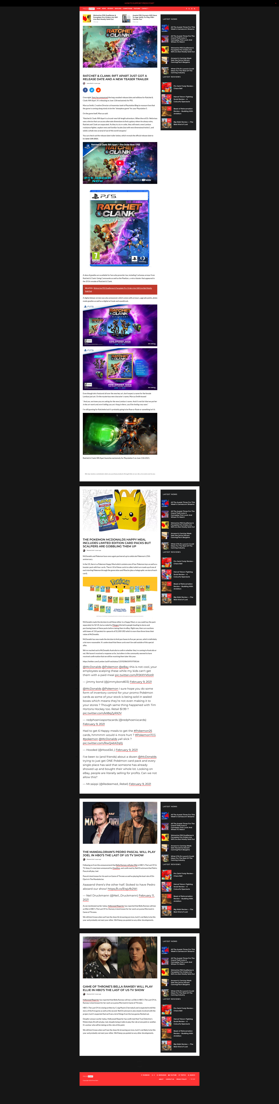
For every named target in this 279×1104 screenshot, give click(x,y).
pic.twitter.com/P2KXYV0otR (134, 675)
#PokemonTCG (145, 735)
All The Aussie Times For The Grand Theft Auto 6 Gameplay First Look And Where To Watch (183, 39)
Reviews (110, 8)
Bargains (118, 8)
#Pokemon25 (143, 730)
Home (98, 8)
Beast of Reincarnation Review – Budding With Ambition (183, 111)
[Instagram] (192, 9)
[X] (189, 9)
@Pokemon (110, 666)
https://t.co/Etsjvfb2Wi (122, 888)
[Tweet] (91, 90)
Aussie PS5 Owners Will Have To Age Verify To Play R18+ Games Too (145, 17)
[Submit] (98, 90)
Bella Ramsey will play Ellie (126, 865)
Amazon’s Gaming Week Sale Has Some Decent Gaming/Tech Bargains (181, 60)
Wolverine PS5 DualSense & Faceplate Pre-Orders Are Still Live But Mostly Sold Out (105, 17)
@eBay (124, 666)
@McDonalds (92, 666)
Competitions (127, 8)
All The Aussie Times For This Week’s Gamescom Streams (183, 28)
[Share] (85, 90)
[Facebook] (186, 9)
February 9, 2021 (141, 681)
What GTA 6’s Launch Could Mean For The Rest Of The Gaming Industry (182, 71)
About (161, 1079)
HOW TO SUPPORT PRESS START (139, 3)
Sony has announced (100, 97)
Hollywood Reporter (116, 906)
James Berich (90, 83)
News (104, 8)
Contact (145, 8)
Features (137, 8)
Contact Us (170, 1079)
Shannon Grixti (90, 550)
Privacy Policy (181, 1079)
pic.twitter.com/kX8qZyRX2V (102, 713)
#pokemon (90, 739)
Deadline (116, 868)
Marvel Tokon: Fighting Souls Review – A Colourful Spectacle (183, 99)
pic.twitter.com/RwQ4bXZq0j (103, 743)
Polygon (115, 625)
